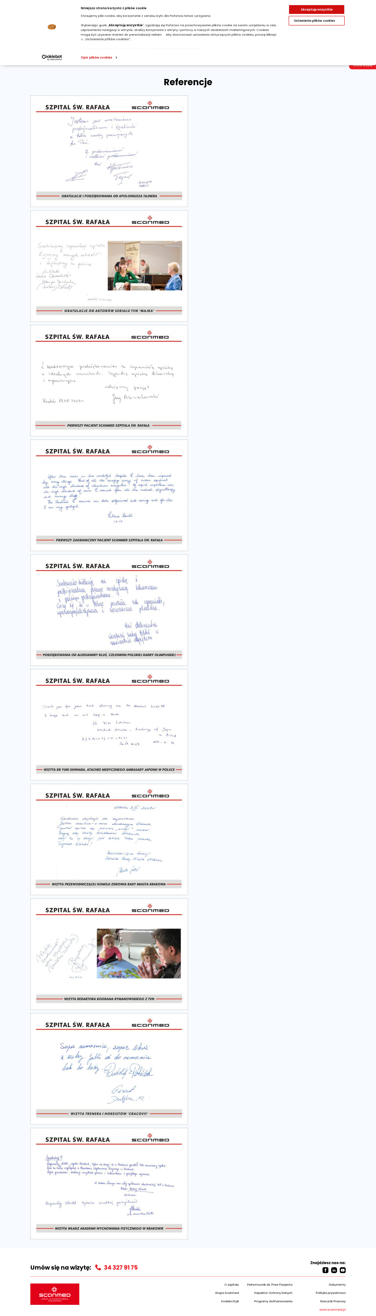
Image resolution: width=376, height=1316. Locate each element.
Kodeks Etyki (230, 1301)
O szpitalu (231, 1285)
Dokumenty (337, 1285)
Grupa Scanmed (227, 1293)
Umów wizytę (362, 65)
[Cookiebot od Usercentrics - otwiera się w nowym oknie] (52, 58)
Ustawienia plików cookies (314, 21)
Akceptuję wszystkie (317, 9)
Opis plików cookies (96, 57)
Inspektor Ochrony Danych (273, 1293)
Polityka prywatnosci (331, 1293)
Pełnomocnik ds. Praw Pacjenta (269, 1285)
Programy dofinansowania (273, 1301)
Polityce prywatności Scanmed (175, 49)
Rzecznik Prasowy (333, 1301)
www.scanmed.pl (332, 1309)
